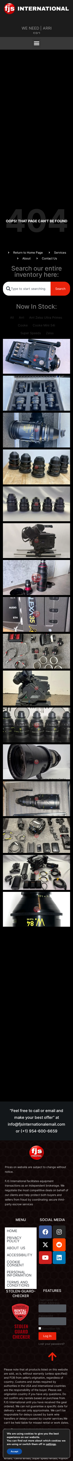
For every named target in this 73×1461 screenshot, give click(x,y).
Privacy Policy (14, 1239)
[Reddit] (59, 1244)
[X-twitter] (45, 1244)
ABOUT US (16, 1248)
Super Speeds (30, 333)
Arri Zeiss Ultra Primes (45, 317)
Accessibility (19, 1255)
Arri (21, 317)
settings (51, 1444)
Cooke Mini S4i (44, 325)
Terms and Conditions (18, 1283)
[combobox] (27, 289)
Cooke (23, 325)
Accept (14, 1451)
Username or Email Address (49, 1301)
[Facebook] (45, 1231)
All (12, 317)
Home (12, 1231)
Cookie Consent (15, 1263)
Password (46, 1315)
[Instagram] (59, 1231)
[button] (36, 43)
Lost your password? (52, 1343)
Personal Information (19, 1273)
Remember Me (50, 1328)
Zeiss (50, 333)
